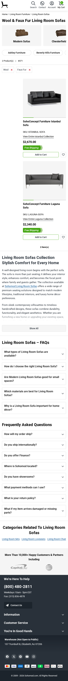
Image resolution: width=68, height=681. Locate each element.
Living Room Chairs (57, 539)
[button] (33, 5)
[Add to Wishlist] (63, 154)
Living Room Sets (11, 539)
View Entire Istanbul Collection (38, 136)
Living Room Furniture (20, 14)
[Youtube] (27, 656)
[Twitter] (14, 656)
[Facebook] (7, 656)
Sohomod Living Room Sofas (21, 286)
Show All (34, 328)
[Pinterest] (20, 656)
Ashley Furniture (16, 52)
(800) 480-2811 (18, 586)
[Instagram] (33, 656)
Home (5, 14)
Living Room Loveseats (33, 539)
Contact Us (16, 605)
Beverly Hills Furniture (48, 52)
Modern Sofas (21, 41)
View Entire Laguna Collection (38, 219)
